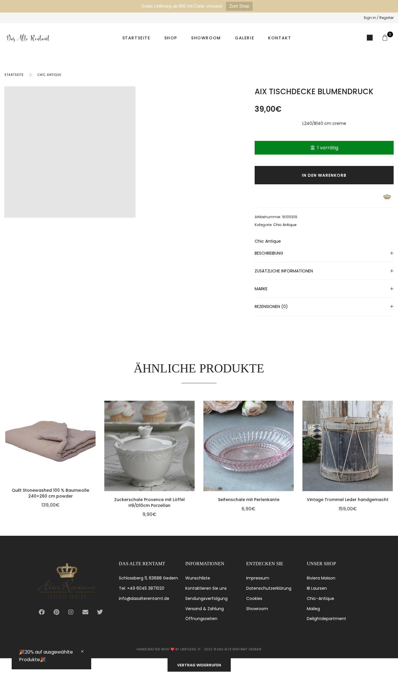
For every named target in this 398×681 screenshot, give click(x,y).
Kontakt (279, 38)
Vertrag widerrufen (199, 665)
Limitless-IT (190, 649)
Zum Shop (239, 5)
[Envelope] (85, 612)
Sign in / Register (379, 17)
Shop (170, 38)
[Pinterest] (56, 612)
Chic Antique (49, 75)
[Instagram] (71, 612)
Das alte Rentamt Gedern (239, 649)
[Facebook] (41, 612)
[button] (94, 442)
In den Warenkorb (324, 175)
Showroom (206, 38)
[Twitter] (100, 612)
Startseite (136, 38)
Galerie (244, 38)
